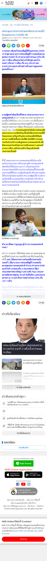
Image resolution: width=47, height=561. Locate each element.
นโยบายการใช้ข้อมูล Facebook (14, 506)
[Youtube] (23, 484)
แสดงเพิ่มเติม (25, 296)
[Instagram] (28, 484)
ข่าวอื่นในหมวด (23, 433)
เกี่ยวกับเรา (31, 506)
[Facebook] (17, 484)
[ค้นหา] (32, 3)
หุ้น (11, 25)
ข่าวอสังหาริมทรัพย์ (21, 25)
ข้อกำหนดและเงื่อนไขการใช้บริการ (23, 503)
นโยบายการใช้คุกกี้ (33, 500)
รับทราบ (23, 539)
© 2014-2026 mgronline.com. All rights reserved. (23, 508)
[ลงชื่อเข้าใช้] (41, 3)
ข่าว (31, 25)
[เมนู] (2, 3)
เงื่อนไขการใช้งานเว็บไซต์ (21, 531)
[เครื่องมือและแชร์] (45, 3)
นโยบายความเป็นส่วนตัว (16, 500)
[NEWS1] (36, 3)
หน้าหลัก (5, 25)
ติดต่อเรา (40, 506)
